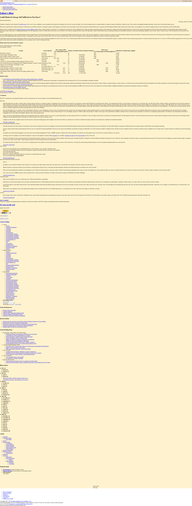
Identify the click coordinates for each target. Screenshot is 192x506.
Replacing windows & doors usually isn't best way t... (15, 378)
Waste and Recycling (11, 447)
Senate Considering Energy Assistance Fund (16, 338)
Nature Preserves (10, 294)
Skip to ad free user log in (9, 8)
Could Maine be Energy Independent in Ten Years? (18, 335)
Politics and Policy (7, 451)
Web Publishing (10, 461)
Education (8, 231)
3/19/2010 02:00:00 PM (8, 197)
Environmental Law (10, 239)
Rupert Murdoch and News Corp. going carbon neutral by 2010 (21, 343)
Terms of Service (7, 493)
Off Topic (5, 455)
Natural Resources (10, 293)
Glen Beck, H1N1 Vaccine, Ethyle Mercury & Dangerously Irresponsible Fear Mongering (27, 346)
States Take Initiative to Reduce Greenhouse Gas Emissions (20, 339)
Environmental (3, 4)
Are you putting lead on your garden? (15, 357)
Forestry (8, 240)
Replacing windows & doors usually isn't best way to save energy (21, 334)
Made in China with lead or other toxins (15, 347)
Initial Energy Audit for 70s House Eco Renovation (15, 322)
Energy (5, 91)
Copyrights (11, 463)
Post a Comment (4, 200)
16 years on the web (7, 205)
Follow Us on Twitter (8, 498)
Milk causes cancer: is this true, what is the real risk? (18, 349)
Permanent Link (4, 92)
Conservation (9, 277)
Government (9, 243)
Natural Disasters (10, 446)
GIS (7, 242)
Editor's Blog (7, 13)
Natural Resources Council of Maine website (27, 29)
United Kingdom (7, 250)
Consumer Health (7, 438)
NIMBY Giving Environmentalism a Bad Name (17, 340)
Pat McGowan (23, 24)
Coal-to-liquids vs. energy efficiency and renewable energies (20, 354)
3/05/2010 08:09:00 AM (8, 158)
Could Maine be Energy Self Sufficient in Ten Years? (15, 379)
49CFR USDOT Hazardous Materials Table (13, 313)
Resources (5, 454)
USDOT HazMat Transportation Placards (13, 314)
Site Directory (6, 496)
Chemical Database (7, 311)
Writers (10, 459)
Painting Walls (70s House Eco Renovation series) (15, 327)
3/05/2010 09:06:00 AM (8, 175)
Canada (5, 224)
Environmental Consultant (12, 236)
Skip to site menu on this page (10, 9)
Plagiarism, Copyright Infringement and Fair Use (20, 504)
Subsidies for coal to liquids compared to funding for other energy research (23, 353)
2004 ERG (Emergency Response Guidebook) (14, 315)
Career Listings (4, 222)
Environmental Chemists (12, 234)
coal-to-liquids (80, 135)
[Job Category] (9, 303)
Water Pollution (9, 449)
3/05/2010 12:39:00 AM (8, 144)
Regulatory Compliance (11, 246)
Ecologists (8, 230)
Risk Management (10, 247)
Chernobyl (54, 135)
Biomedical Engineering (11, 273)
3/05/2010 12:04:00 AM (8, 122)
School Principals (10, 299)
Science (8, 249)
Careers (29, 4)
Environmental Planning (11, 290)
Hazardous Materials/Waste (12, 265)
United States (6, 272)
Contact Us (5, 497)
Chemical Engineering (11, 227)
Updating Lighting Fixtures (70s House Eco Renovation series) (18, 325)
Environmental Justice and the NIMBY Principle (14, 87)
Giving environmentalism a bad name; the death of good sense (17, 84)
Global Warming (10, 445)
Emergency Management (12, 280)
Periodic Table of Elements (9, 310)
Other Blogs (9, 457)
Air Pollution (9, 443)
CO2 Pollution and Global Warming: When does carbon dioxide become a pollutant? (23, 79)
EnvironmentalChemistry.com (7, 3)
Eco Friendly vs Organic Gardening (14, 358)
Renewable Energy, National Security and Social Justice (16, 81)
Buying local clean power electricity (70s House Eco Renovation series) (20, 324)
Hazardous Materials (19, 4)
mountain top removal (70, 135)
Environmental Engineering (12, 238)
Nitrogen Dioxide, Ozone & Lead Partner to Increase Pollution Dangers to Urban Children (24, 321)
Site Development (10, 458)
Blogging (11, 462)
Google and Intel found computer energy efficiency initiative (20, 342)
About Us (5, 494)
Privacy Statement (7, 492)
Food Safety (9, 439)
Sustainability (10, 91)
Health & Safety (10, 244)
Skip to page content (8, 6)
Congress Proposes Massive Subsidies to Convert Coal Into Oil (21, 351)
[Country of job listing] (17, 304)
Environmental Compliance (12, 235)
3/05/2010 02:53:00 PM (8, 191)
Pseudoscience (9, 453)
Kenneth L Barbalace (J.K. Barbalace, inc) (21, 501)
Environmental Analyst (11, 282)
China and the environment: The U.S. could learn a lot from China (21, 361)
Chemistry (10, 4)
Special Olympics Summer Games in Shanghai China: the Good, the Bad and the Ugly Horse (28, 362)
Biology (8, 226)
